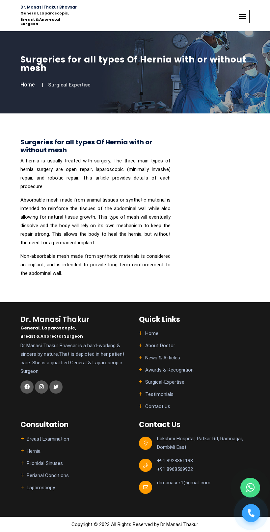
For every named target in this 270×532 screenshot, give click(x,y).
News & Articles (162, 358)
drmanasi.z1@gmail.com (183, 483)
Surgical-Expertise (164, 382)
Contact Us (157, 406)
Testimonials (159, 394)
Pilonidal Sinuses (45, 463)
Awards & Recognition (169, 370)
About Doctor (160, 346)
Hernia (33, 451)
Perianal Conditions (48, 475)
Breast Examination (48, 439)
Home (27, 85)
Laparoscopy (41, 488)
